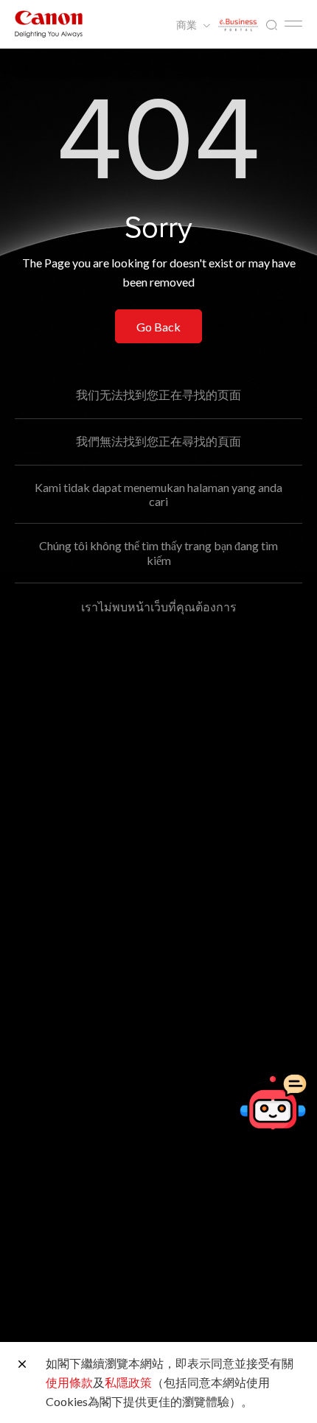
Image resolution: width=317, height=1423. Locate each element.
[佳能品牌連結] (49, 24)
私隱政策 (128, 1382)
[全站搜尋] (271, 25)
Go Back (158, 327)
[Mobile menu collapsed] (293, 24)
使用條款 (69, 1382)
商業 (187, 25)
